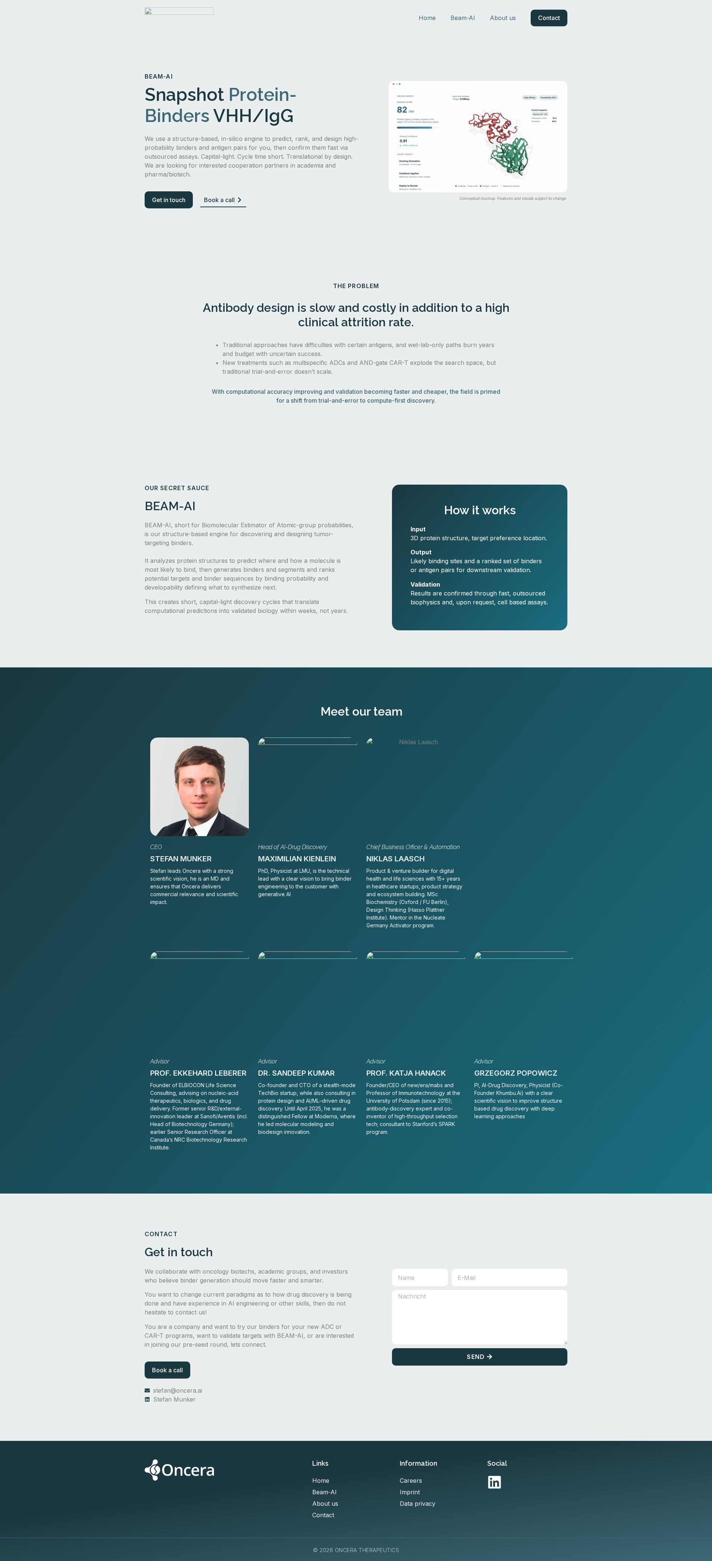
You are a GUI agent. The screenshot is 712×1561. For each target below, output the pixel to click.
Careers (411, 1480)
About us (503, 18)
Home (427, 18)
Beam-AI (463, 18)
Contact (549, 18)
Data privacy (417, 1503)
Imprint (410, 1492)
